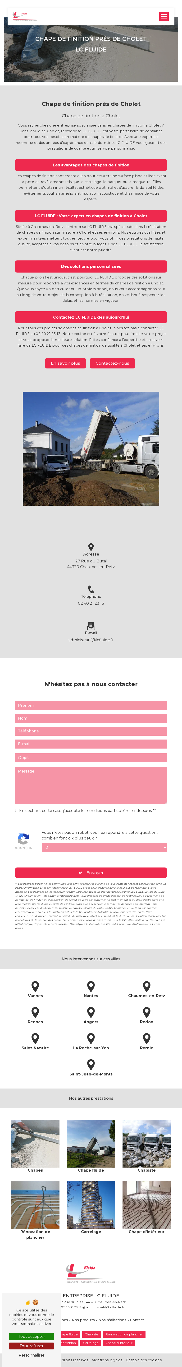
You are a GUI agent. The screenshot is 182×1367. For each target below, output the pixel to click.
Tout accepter (31, 1336)
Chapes (61, 1320)
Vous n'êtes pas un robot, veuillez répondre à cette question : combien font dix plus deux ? (100, 835)
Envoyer (95, 872)
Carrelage (91, 1343)
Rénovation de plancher (124, 1334)
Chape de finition (63, 1343)
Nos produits (83, 1320)
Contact (137, 1320)
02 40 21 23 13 (91, 603)
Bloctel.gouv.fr (79, 924)
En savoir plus (65, 363)
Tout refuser (31, 1346)
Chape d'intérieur (119, 1343)
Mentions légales (107, 1360)
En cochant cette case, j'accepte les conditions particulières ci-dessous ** (87, 810)
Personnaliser (32, 1355)
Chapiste (91, 1334)
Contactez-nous (112, 363)
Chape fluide (68, 1334)
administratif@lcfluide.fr (91, 640)
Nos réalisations (112, 1320)
